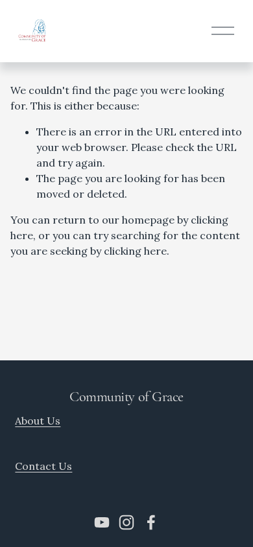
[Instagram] (126, 522)
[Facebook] (151, 522)
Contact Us (43, 466)
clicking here (135, 250)
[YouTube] (102, 522)
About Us (37, 420)
